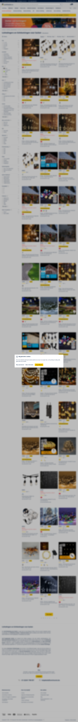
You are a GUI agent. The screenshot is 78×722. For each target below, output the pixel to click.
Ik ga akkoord (39, 364)
